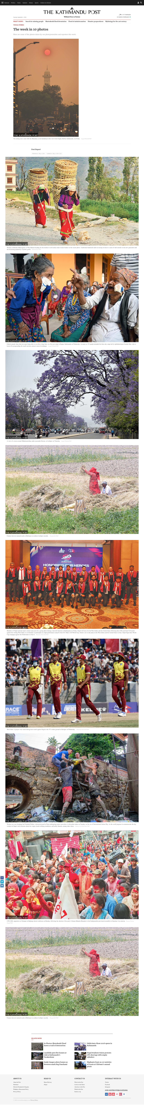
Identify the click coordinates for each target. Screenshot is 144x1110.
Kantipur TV (124, 1094)
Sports (36, 3)
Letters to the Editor (79, 1084)
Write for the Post (78, 1082)
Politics (13, 3)
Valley (19, 3)
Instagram (107, 1087)
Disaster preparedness (95, 21)
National (6, 3)
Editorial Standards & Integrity (21, 1087)
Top (140, 1095)
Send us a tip (77, 1091)
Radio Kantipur (120, 1094)
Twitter (107, 1082)
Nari (117, 1094)
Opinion (25, 3)
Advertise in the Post (79, 1087)
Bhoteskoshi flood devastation (56, 21)
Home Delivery (48, 1082)
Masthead (15, 1084)
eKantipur (106, 1094)
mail (2, 885)
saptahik (110, 1094)
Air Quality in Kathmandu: (124, 17)
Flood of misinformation (77, 21)
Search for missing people (34, 21)
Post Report (36, 149)
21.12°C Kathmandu (126, 14)
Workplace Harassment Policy (21, 1089)
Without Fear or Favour (72, 17)
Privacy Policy (17, 1091)
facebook (2, 877)
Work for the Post (78, 1089)
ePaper (45, 1084)
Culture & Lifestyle (45, 3)
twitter (2, 881)
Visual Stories (18, 25)
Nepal (113, 1094)
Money (31, 3)
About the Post (17, 1082)
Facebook (107, 1084)
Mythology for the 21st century (115, 21)
